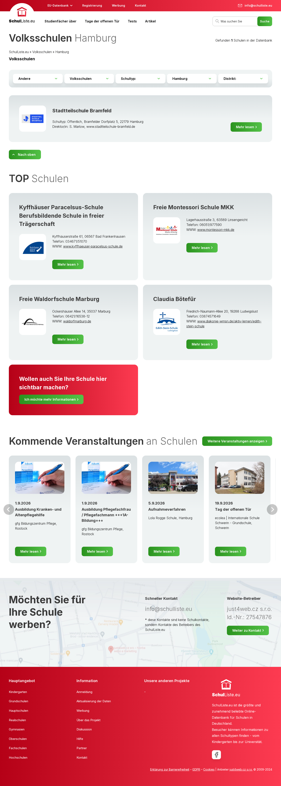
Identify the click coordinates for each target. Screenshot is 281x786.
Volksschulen (42, 52)
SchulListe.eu (19, 52)
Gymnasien (16, 729)
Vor (8, 509)
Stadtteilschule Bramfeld (81, 111)
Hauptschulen (18, 711)
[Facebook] (216, 754)
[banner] (22, 13)
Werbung (118, 5)
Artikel (150, 21)
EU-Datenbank (58, 5)
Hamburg (62, 52)
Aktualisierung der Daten (94, 701)
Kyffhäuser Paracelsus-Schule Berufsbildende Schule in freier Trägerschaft (61, 215)
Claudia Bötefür (174, 299)
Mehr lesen (245, 127)
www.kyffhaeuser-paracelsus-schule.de (93, 246)
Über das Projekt (88, 720)
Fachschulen (18, 748)
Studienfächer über (61, 21)
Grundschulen (18, 701)
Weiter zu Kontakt (246, 630)
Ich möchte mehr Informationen (50, 399)
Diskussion (84, 729)
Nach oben (27, 154)
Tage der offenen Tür (102, 21)
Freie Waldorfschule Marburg (59, 299)
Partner (82, 748)
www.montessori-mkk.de (215, 230)
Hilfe (80, 739)
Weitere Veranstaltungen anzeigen (236, 441)
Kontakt (140, 5)
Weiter (272, 509)
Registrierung (92, 5)
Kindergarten (18, 692)
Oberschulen (18, 739)
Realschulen (17, 720)
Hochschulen (18, 757)
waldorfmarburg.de (77, 321)
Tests (132, 21)
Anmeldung (84, 692)
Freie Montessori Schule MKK (193, 207)
